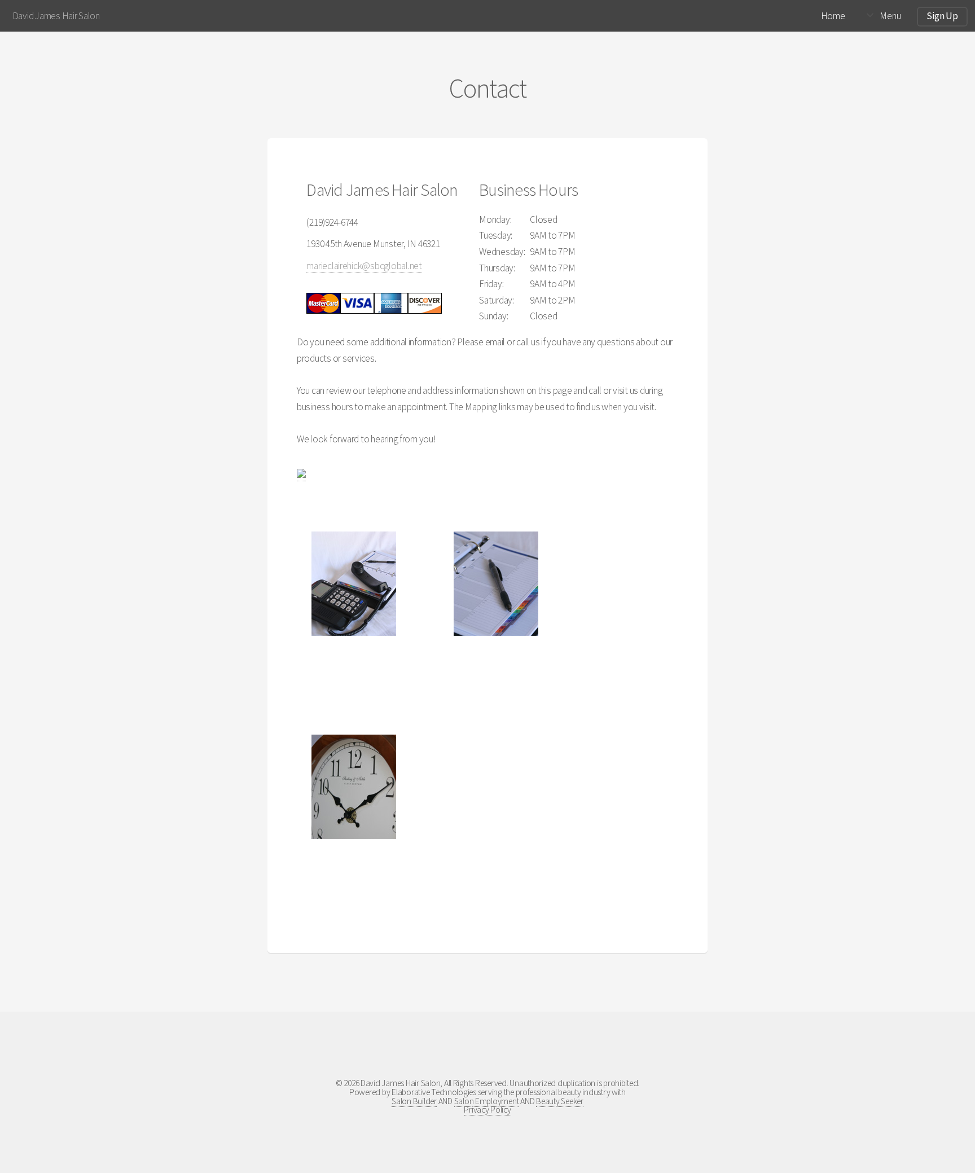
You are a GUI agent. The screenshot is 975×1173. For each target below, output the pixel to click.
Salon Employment (486, 1101)
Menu (890, 16)
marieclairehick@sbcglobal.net (363, 266)
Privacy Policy (487, 1109)
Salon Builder (414, 1101)
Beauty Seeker (559, 1101)
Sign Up (942, 16)
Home (833, 16)
